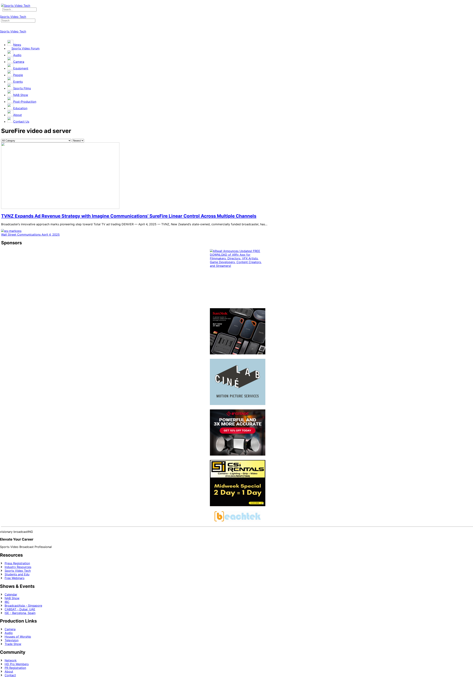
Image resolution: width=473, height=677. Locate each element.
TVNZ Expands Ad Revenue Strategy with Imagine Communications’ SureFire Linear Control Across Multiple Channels (128, 216)
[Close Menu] (2, 35)
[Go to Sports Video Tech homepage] (15, 5)
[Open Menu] (2, 13)
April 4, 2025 (51, 234)
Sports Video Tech (13, 16)
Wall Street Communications (21, 234)
